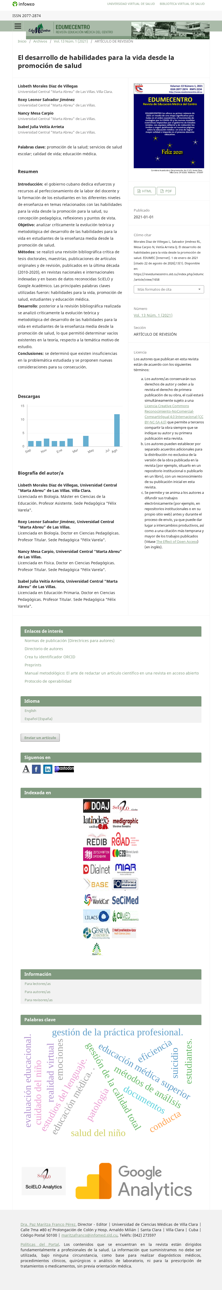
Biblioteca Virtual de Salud (182, 4)
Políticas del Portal (40, 1244)
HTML (146, 191)
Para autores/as (37, 991)
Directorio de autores (44, 648)
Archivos (40, 41)
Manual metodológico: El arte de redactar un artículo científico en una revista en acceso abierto (112, 673)
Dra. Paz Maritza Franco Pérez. (49, 1224)
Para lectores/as (38, 983)
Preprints (33, 664)
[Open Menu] (17, 26)
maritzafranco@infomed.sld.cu (89, 1235)
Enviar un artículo (40, 737)
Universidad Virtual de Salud (131, 4)
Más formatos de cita (154, 289)
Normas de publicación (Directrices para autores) (70, 640)
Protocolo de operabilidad (48, 681)
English (30, 710)
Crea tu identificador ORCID (50, 656)
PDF (168, 191)
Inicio (22, 41)
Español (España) (39, 718)
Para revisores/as (39, 999)
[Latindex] (96, 827)
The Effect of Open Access (176, 541)
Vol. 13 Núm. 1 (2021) (71, 41)
